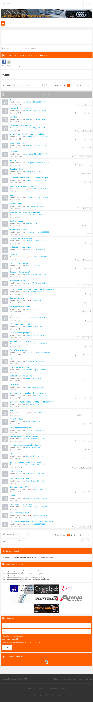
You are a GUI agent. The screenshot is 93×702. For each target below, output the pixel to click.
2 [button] (71, 86)
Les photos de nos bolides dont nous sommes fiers (31, 521)
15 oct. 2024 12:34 (41, 180)
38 (85, 311)
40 (90, 311)
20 (88, 148)
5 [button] (80, 86)
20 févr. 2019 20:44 (37, 465)
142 (84, 526)
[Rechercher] (85, 3)
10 (83, 285)
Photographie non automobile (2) (24, 436)
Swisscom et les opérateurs (22, 341)
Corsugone (30, 163)
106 (87, 467)
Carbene (29, 335)
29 (85, 208)
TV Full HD (14, 254)
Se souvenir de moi (9, 639)
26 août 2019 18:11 (37, 404)
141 (80, 526)
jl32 (27, 309)
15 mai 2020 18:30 (43, 352)
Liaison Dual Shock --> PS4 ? (21, 504)
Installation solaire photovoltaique (25, 212)
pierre (28, 447)
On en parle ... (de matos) (21, 238)
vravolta (29, 215)
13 (90, 285)
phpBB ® (39, 688)
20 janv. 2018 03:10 (40, 507)
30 (88, 208)
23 (90, 182)
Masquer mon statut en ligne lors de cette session (20, 643)
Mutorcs (29, 507)
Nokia (12, 454)
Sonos (12, 496)
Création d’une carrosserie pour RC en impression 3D (32, 289)
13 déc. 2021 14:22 (37, 292)
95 (85, 441)
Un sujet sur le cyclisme (20, 307)
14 (88, 355)
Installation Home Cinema (21, 376)
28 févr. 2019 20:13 (37, 456)
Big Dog (13, 160)
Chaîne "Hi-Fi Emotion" (19, 263)
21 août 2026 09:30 (39, 102)
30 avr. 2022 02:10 (40, 257)
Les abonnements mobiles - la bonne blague (29, 178)
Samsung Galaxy (17, 298)
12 (88, 285)
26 (88, 259)
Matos (6, 75)
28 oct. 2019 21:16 (40, 395)
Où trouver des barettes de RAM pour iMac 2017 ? (31, 402)
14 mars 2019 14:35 (38, 439)
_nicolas (29, 102)
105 (84, 467)
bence (28, 421)
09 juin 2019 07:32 (38, 430)
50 (90, 113)
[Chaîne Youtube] (58, 695)
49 (88, 113)
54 (83, 130)
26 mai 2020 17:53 (40, 344)
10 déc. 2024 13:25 (40, 171)
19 (85, 148)
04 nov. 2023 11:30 (39, 215)
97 (90, 441)
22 (88, 182)
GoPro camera (16, 203)
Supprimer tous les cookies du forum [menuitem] (69, 679)
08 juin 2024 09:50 (42, 197)
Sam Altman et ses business (22, 186)
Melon (28, 378)
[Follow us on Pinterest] (52, 695)
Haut (90, 679)
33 (83, 174)
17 (85, 337)
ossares (29, 318)
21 (90, 148)
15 (90, 355)
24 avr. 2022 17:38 (39, 265)
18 (83, 148)
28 (83, 208)
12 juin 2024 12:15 (40, 189)
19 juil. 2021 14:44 (40, 300)
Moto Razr (14, 384)
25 (85, 259)
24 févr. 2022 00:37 (39, 274)
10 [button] (86, 86)
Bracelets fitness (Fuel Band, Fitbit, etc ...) (28, 393)
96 (88, 441)
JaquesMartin (30, 352)
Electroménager (17, 221)
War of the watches (18, 350)
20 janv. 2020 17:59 (40, 370)
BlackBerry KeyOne (18, 229)
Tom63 (28, 430)
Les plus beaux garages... (20, 332)
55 (85, 130)
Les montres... (16, 151)
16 (83, 337)
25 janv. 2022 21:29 (42, 283)
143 (87, 526)
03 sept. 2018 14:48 (37, 481)
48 (85, 113)
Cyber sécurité (16, 471)
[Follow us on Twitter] (40, 695)
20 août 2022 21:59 (42, 232)
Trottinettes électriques (20, 428)
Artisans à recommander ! (21, 247)
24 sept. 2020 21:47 (40, 318)
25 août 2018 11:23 (40, 489)
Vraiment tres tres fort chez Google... (26, 445)
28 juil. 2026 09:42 (39, 119)
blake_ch (29, 241)
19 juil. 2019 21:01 (38, 421)
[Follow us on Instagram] (46, 695)
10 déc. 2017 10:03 (38, 524)
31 (90, 208)
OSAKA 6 (29, 171)
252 (90, 156)
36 (90, 174)
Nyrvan (28, 249)
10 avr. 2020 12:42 (38, 361)
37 (83, 311)
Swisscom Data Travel (19, 513)
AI (10, 99)
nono (28, 404)
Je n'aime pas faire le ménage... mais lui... (28, 134)
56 (88, 130)
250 (84, 156)
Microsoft (14, 195)
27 (90, 259)
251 (87, 156)
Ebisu (28, 387)
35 (88, 174)
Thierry (28, 361)
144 (90, 526)
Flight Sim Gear (16, 419)
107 (90, 467)
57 (90, 130)
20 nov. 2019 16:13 (38, 378)
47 (83, 113)
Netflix (13, 410)
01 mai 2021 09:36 (36, 309)
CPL (11, 359)
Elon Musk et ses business (21, 108)
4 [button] (77, 86)
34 (85, 174)
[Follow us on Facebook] (34, 695)
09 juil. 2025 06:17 (40, 154)
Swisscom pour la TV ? (19, 487)
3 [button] (74, 86)
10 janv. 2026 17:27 (41, 136)
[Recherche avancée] (90, 3)
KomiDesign (62, 688)
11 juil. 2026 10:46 (39, 128)
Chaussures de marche (19, 478)
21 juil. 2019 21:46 (40, 413)
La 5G (12, 315)
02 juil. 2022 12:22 (39, 249)
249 (80, 156)
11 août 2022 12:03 (40, 241)
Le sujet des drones (18, 143)
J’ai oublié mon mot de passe (12, 636)
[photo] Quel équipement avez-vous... (26, 462)
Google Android (16, 169)
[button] (64, 85)
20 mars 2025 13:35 (42, 163)
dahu (28, 456)
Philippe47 (29, 180)
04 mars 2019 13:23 (38, 447)
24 (83, 259)
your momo (30, 197)
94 (83, 441)
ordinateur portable (18, 280)
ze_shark (29, 189)
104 (80, 467)
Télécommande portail (20, 324)
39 (88, 311)
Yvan (27, 206)
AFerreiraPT (30, 283)
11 (85, 285)
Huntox (28, 119)
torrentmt (29, 136)
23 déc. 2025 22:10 (39, 145)
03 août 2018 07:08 (40, 498)
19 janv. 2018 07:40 (40, 515)
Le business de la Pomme (20, 125)
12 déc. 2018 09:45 (37, 473)
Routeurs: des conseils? (20, 272)
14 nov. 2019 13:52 (37, 387)
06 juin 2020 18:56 (40, 335)
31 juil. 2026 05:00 (39, 111)
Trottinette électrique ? (20, 367)
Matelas (13, 117)
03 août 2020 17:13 (40, 326)
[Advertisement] (46, 37)
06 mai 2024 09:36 (37, 206)
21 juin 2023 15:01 (39, 223)
